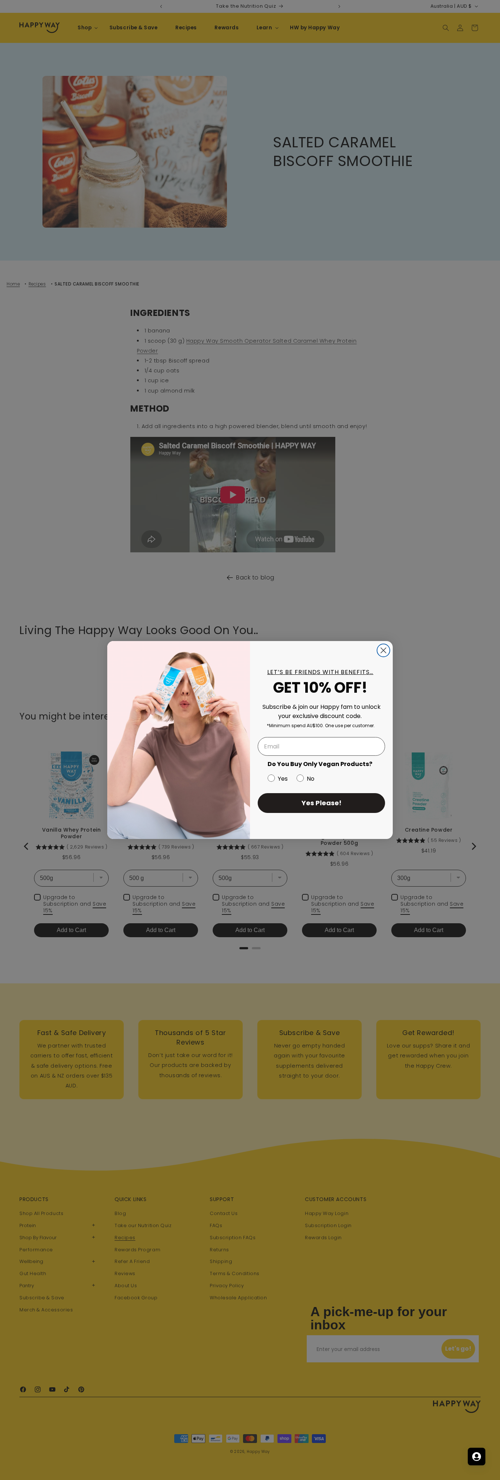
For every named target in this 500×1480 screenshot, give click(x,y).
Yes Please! (322, 802)
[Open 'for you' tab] (476, 1456)
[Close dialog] (383, 650)
